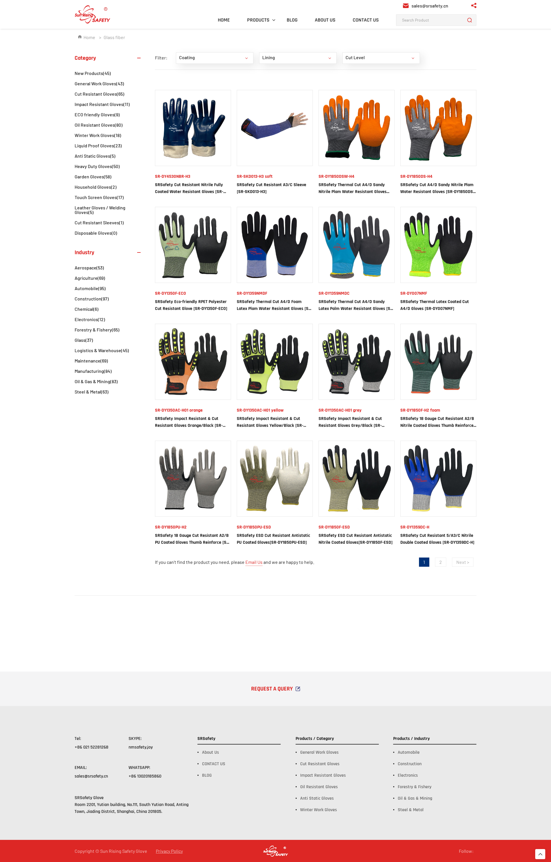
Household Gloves (96, 187)
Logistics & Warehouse (102, 350)
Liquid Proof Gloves (98, 145)
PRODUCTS (258, 20)
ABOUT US (325, 20)
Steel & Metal (91, 391)
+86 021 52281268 (91, 747)
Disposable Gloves (96, 233)
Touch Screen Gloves (99, 197)
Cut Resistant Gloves (99, 94)
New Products (93, 73)
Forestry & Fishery (97, 329)
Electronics (90, 319)
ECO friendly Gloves (97, 114)
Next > (462, 562)
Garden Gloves (93, 176)
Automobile (90, 288)
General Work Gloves (99, 83)
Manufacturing (93, 371)
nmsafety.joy (141, 747)
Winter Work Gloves (98, 135)
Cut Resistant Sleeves (99, 222)
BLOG (292, 20)
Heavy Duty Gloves (97, 166)
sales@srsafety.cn (91, 776)
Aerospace (89, 267)
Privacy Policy (169, 851)
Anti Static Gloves (95, 156)
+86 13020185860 (145, 776)
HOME (224, 20)
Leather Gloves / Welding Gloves (100, 210)
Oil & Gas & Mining (96, 381)
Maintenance (91, 360)
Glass (84, 340)
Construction (92, 298)
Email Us (254, 562)
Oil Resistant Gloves (99, 125)
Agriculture (90, 278)
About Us (210, 752)
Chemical (86, 309)
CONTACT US (366, 20)
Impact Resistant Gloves (102, 104)
